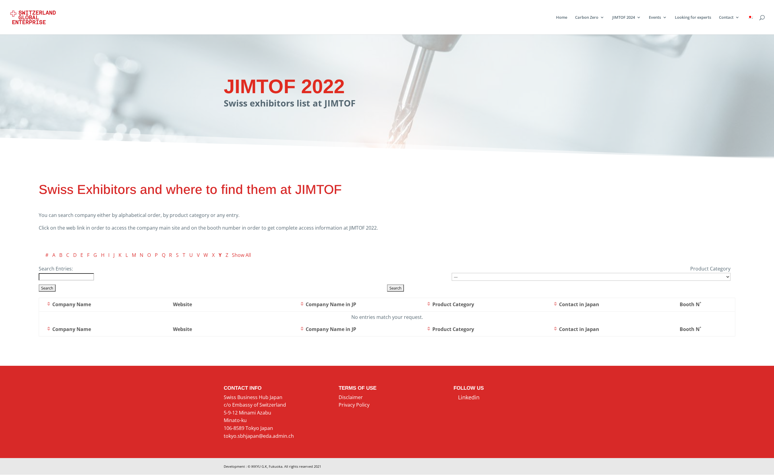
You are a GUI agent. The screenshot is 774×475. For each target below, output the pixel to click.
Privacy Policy (354, 404)
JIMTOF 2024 (623, 17)
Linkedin (467, 397)
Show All (241, 255)
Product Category (710, 268)
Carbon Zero (586, 17)
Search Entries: (56, 268)
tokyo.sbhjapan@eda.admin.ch (259, 436)
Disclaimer (351, 397)
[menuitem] (750, 24)
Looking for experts (693, 17)
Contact (726, 17)
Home (561, 17)
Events (655, 17)
